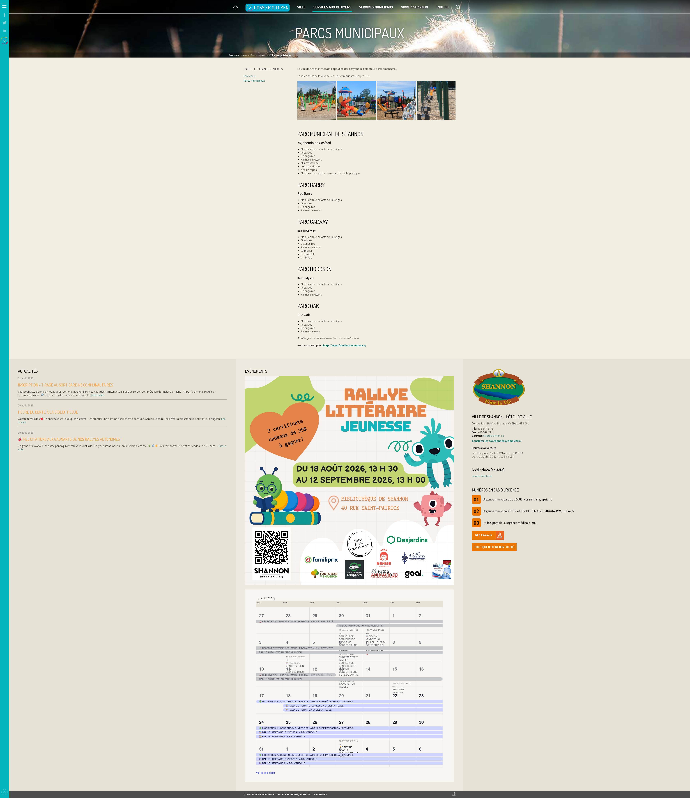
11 (288, 669)
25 (288, 722)
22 (394, 695)
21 (368, 695)
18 (288, 695)
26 (314, 722)
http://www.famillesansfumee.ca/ (344, 345)
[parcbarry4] (436, 100)
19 (314, 695)
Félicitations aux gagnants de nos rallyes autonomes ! (71, 439)
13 (341, 669)
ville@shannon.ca (493, 435)
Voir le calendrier (265, 772)
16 (421, 669)
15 (394, 669)
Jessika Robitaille (482, 476)
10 (261, 669)
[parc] (316, 100)
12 (314, 669)
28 (288, 615)
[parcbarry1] (356, 100)
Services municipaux (376, 7)
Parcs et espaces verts (263, 69)
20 (341, 695)
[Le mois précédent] (274, 599)
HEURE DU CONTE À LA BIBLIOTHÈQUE (48, 412)
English (442, 7)
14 (368, 669)
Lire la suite (97, 395)
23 (421, 695)
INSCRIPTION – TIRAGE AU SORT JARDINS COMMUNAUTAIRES (65, 384)
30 (341, 615)
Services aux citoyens (332, 7)
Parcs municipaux (254, 80)
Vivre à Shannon (414, 7)
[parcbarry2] (396, 100)
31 (368, 615)
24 (261, 722)
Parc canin (249, 76)
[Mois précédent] (258, 599)
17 (261, 695)
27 (261, 615)
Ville (301, 7)
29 (314, 615)
